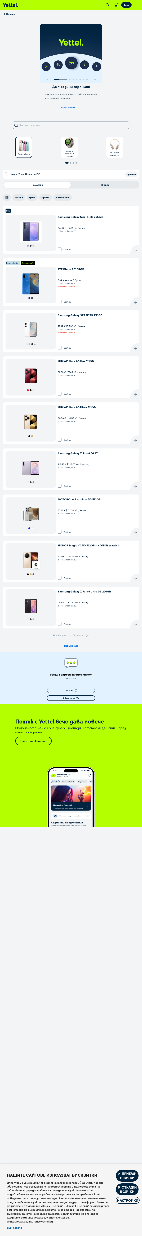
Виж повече (14, 1227)
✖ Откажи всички (127, 1189)
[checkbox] (59, 249)
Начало (10, 13)
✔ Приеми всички (127, 1175)
